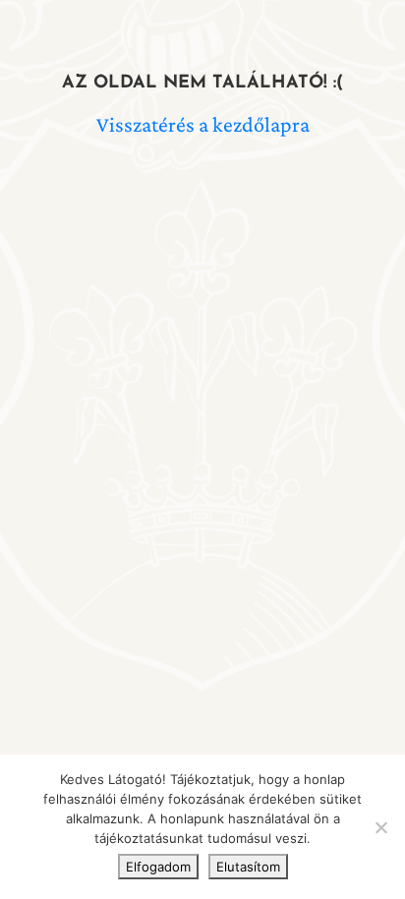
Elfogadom (158, 866)
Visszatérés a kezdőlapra (203, 124)
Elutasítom (248, 866)
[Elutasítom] (380, 827)
